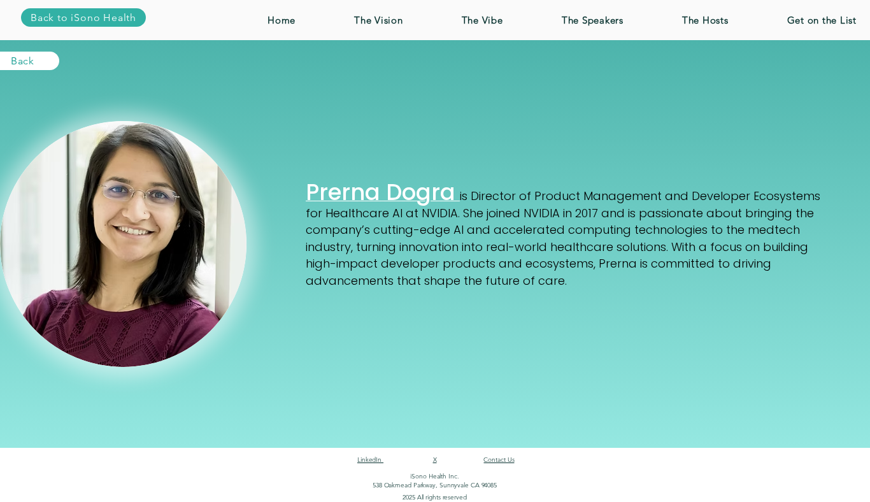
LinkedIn (370, 459)
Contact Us (498, 459)
